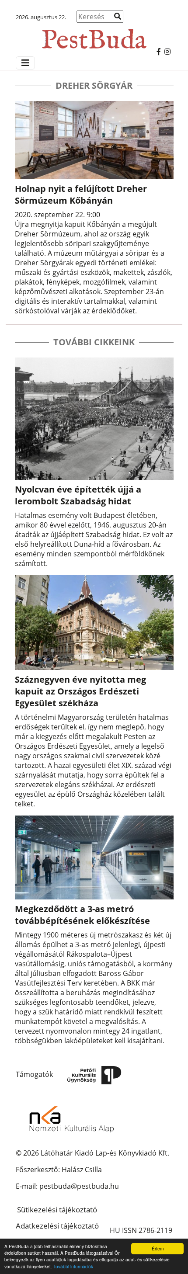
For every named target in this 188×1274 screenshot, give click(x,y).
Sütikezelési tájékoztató (57, 1210)
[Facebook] (159, 51)
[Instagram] (167, 51)
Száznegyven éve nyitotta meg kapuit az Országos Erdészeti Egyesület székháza (80, 691)
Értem (158, 1248)
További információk (73, 1266)
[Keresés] (117, 16)
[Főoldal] (94, 35)
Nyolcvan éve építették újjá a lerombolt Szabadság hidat (78, 495)
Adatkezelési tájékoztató (57, 1226)
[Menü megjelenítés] (25, 62)
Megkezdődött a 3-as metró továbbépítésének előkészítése (82, 915)
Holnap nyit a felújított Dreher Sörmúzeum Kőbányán (81, 194)
